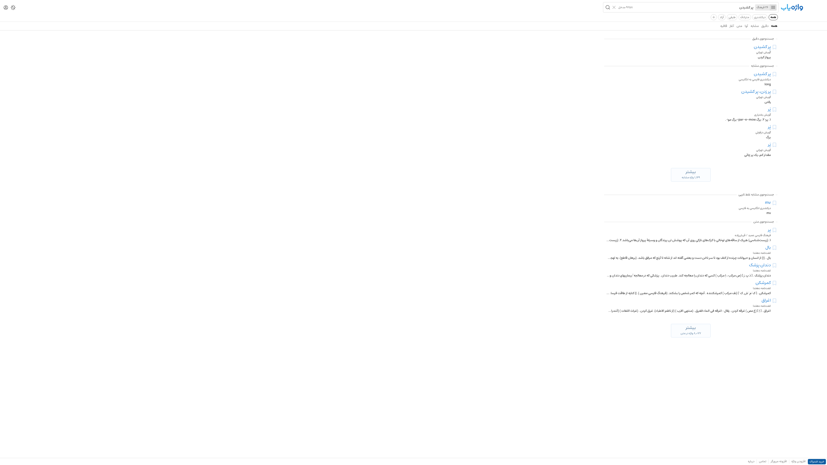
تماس (762, 461)
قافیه (723, 26)
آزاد (722, 17)
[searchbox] (693, 7)
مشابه (755, 26)
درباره (751, 461)
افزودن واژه (798, 461)
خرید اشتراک (817, 461)
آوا (746, 26)
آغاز (732, 26)
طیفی (732, 17)
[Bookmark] (774, 47)
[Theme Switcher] (13, 8)
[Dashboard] (5, 8)
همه (773, 17)
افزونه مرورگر (779, 461)
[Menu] (773, 7)
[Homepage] (792, 8)
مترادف (744, 17)
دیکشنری (760, 17)
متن (739, 26)
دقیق (764, 26)
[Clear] (614, 7)
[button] (607, 7)
